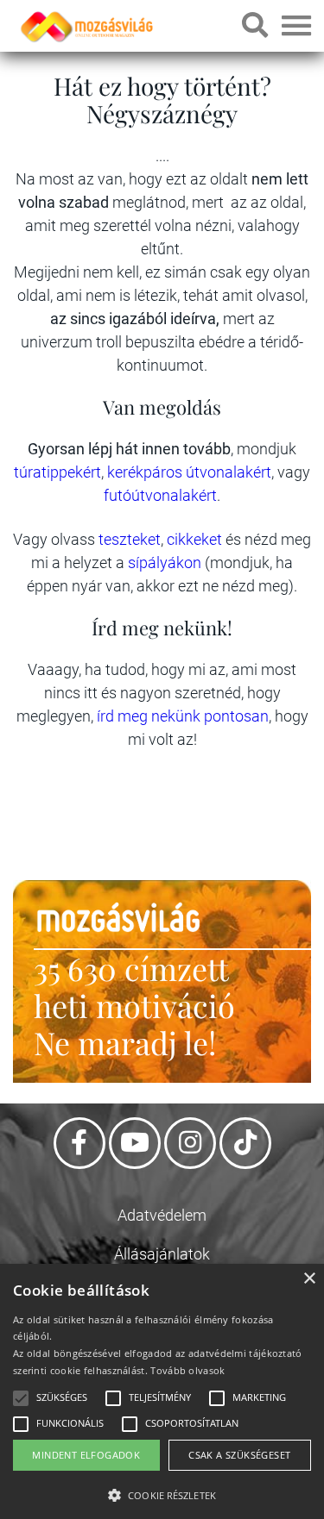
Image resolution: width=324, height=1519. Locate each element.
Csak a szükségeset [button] (239, 1454)
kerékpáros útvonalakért (189, 472)
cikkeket (196, 539)
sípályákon (166, 562)
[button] (162, 1492)
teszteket (129, 539)
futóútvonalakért (160, 495)
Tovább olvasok (187, 1370)
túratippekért (57, 472)
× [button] (308, 1278)
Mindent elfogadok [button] (86, 1454)
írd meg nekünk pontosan (183, 716)
